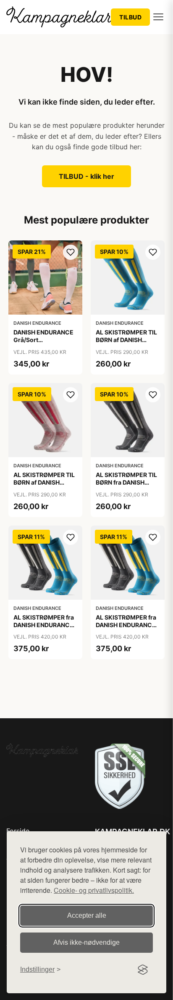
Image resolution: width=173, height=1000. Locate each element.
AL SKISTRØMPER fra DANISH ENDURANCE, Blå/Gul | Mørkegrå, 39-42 (44, 629)
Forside (17, 831)
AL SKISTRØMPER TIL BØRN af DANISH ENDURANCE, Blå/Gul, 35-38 (127, 344)
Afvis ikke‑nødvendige (86, 942)
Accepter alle (86, 915)
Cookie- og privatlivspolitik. (94, 890)
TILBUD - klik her (86, 176)
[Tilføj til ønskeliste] (70, 252)
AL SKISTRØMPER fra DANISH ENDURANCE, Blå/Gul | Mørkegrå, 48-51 (126, 629)
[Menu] (158, 16)
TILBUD (130, 17)
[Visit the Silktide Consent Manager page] (143, 970)
